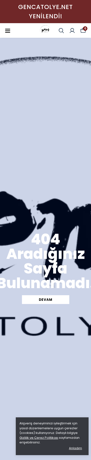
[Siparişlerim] (72, 31)
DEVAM (45, 299)
